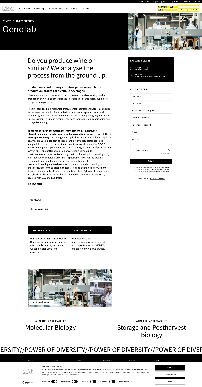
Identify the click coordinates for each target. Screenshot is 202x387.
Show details (124, 381)
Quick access (107, 360)
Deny (170, 381)
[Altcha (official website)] (169, 150)
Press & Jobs (132, 360)
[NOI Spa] (8, 8)
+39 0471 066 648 (157, 178)
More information (164, 171)
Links (79, 360)
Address (30, 360)
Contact (55, 360)
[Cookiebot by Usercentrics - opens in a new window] (28, 382)
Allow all (170, 367)
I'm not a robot (141, 150)
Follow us (156, 360)
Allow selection (170, 374)
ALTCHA (168, 153)
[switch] (75, 381)
